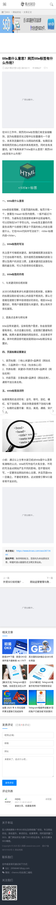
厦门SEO (5, 12)
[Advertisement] (28, 100)
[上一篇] (3, 411)
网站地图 (19, 850)
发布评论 (9, 782)
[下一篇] (53, 411)
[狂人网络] (28, 6)
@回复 (49, 799)
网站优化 (17, 12)
